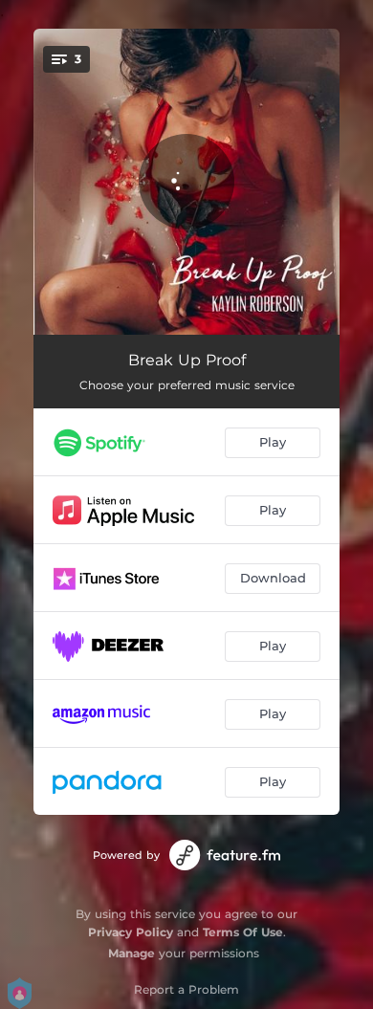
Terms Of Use (243, 932)
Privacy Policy (130, 932)
